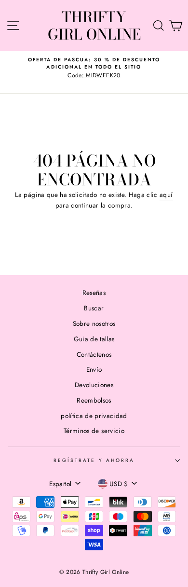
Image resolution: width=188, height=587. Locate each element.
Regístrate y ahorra (94, 460)
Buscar (94, 308)
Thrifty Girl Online (94, 25)
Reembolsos (94, 400)
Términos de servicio (94, 430)
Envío (94, 369)
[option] (94, 68)
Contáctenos (94, 354)
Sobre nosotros (94, 323)
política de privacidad (94, 415)
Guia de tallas (94, 339)
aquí (166, 194)
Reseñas (94, 292)
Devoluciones (94, 385)
